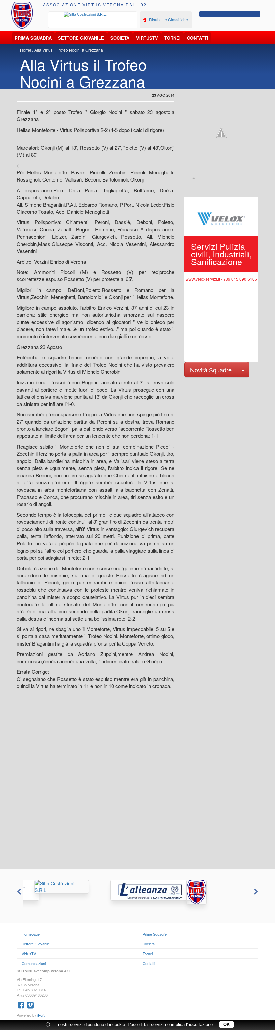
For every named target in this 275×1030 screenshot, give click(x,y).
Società (119, 38)
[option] (93, 14)
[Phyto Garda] (214, 892)
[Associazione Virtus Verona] (22, 15)
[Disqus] (137, 784)
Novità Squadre (211, 369)
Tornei (172, 38)
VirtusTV (147, 38)
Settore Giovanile (81, 38)
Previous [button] (18, 892)
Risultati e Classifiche (168, 19)
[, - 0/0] (193, 178)
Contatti (197, 38)
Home (25, 50)
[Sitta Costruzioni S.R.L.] (93, 14)
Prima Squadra (33, 38)
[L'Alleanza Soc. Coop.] (138, 890)
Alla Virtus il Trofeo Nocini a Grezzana (68, 50)
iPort (41, 1015)
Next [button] (256, 892)
